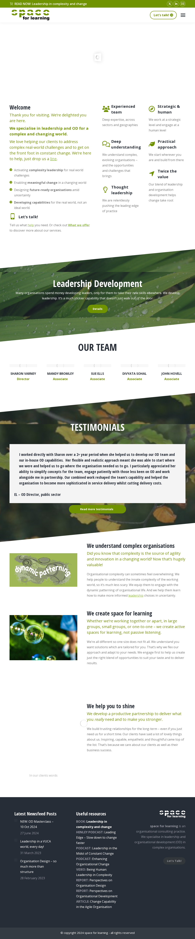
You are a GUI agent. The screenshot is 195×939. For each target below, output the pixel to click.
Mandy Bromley (60, 374)
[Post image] (15, 820)
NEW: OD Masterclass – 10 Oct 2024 (37, 824)
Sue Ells (97, 374)
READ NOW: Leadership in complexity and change (50, 4)
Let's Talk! (174, 861)
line (53, 158)
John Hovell (171, 374)
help (31, 225)
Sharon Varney (23, 374)
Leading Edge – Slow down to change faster (96, 837)
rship (104, 848)
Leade (96, 848)
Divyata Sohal (134, 374)
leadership (135, 595)
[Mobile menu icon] (183, 15)
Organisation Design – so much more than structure (38, 866)
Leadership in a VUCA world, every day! (35, 844)
